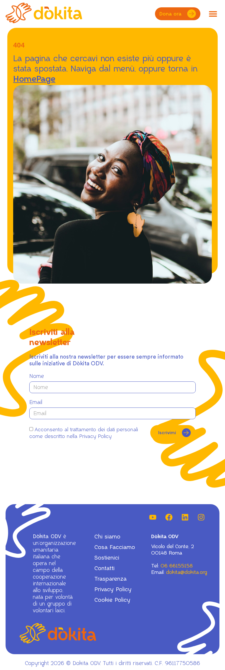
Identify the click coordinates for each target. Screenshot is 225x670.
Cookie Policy (112, 599)
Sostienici (106, 557)
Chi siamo (107, 536)
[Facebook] (168, 517)
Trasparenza (110, 578)
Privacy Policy (113, 589)
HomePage (34, 79)
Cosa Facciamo (114, 547)
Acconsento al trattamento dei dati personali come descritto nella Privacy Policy (83, 432)
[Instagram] (201, 517)
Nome (36, 376)
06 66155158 (177, 565)
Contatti (104, 568)
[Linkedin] (185, 517)
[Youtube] (152, 517)
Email (35, 402)
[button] (212, 14)
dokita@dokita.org (186, 572)
